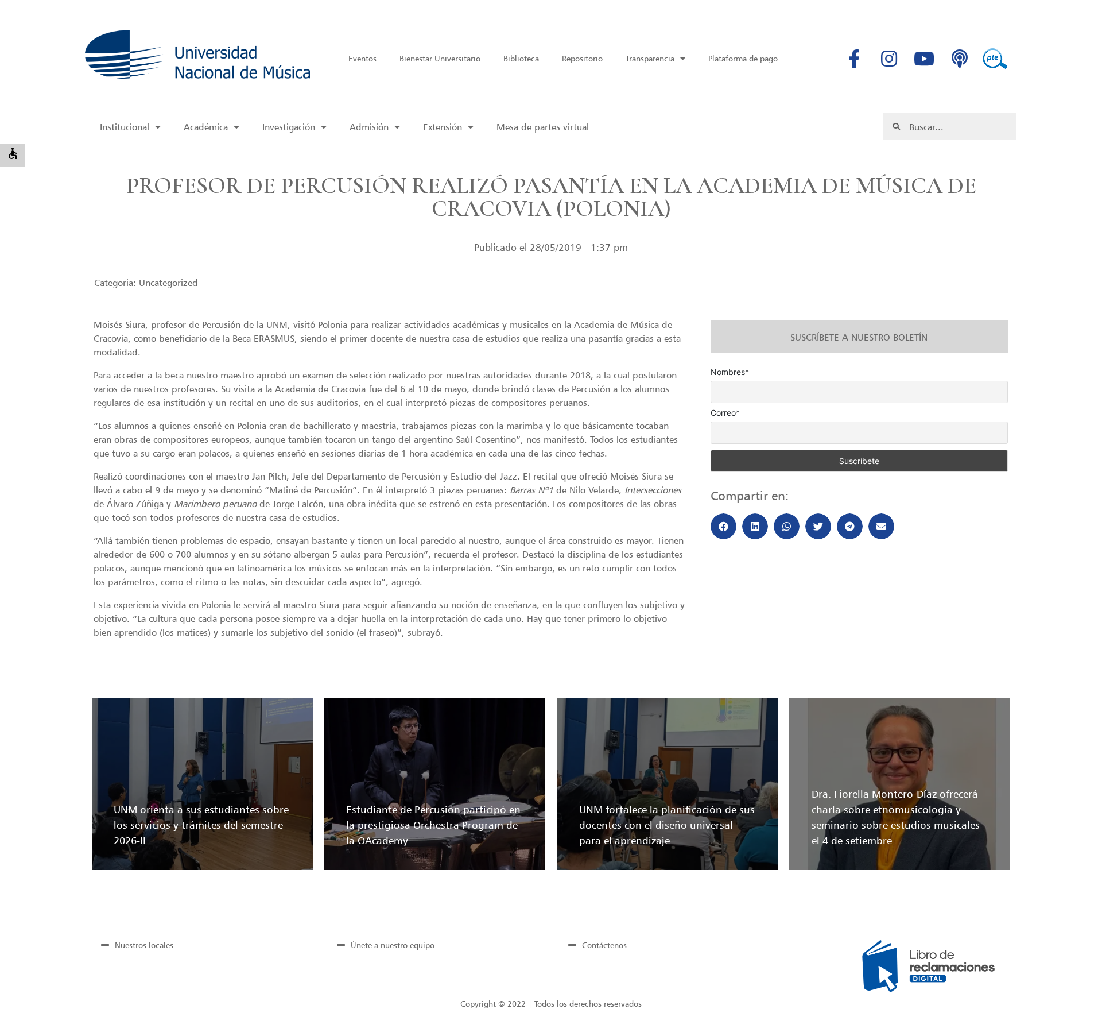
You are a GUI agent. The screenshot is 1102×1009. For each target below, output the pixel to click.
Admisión (369, 127)
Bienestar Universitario (439, 58)
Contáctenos (604, 945)
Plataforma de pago (743, 58)
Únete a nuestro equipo (392, 945)
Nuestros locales (144, 945)
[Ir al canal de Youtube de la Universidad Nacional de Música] (924, 58)
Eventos (362, 58)
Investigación (288, 127)
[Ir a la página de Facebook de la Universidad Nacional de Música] (854, 58)
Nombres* (730, 372)
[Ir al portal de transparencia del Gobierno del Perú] (995, 58)
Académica (206, 127)
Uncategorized (168, 282)
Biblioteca (521, 58)
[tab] (199, 944)
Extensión (442, 127)
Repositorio (582, 58)
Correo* (725, 413)
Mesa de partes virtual (542, 127)
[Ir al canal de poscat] (960, 58)
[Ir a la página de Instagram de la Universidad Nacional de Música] (889, 58)
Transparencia (650, 58)
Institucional (124, 127)
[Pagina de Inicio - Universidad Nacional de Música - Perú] (197, 54)
